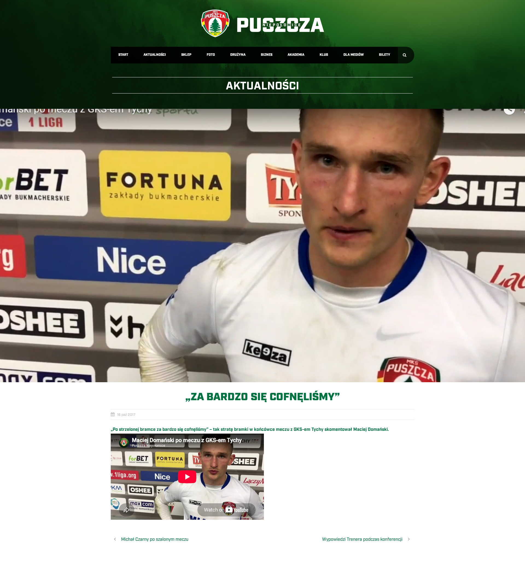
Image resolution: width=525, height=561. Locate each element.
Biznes (266, 55)
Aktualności (155, 55)
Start (123, 55)
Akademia (296, 55)
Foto (211, 55)
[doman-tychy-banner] (262, 245)
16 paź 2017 (126, 415)
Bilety (384, 55)
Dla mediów (353, 55)
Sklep (186, 55)
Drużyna (238, 55)
